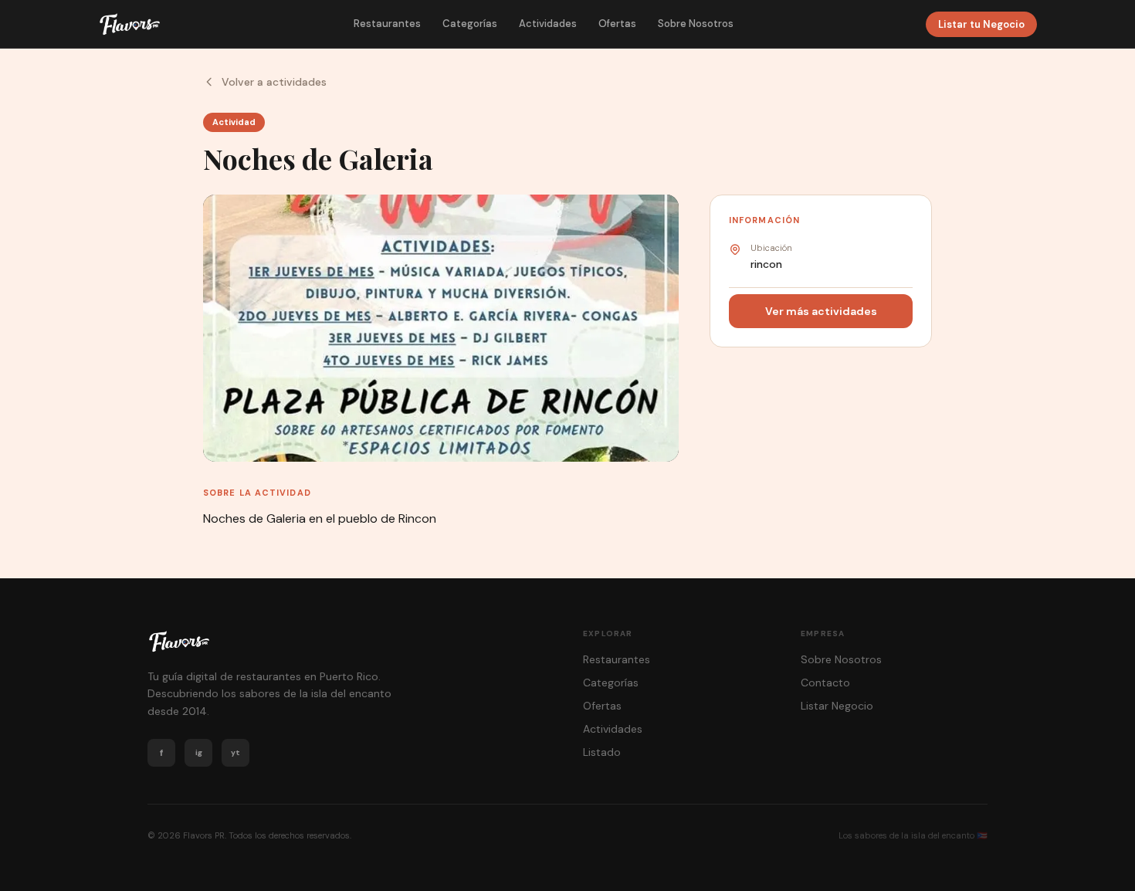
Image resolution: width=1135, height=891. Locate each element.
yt (235, 752)
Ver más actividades (821, 311)
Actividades (548, 23)
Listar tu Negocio (981, 24)
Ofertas (617, 23)
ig (198, 752)
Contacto (825, 682)
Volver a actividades (274, 82)
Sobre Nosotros (696, 23)
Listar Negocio (837, 706)
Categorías (469, 23)
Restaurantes (387, 23)
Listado (602, 752)
